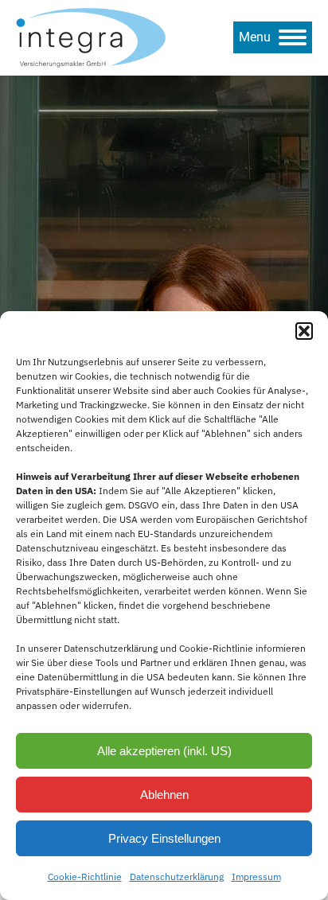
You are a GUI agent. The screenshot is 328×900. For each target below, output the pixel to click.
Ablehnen (164, 794)
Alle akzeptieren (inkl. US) (164, 751)
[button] (304, 331)
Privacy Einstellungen (164, 838)
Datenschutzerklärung (177, 876)
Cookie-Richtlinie (85, 876)
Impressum (256, 876)
